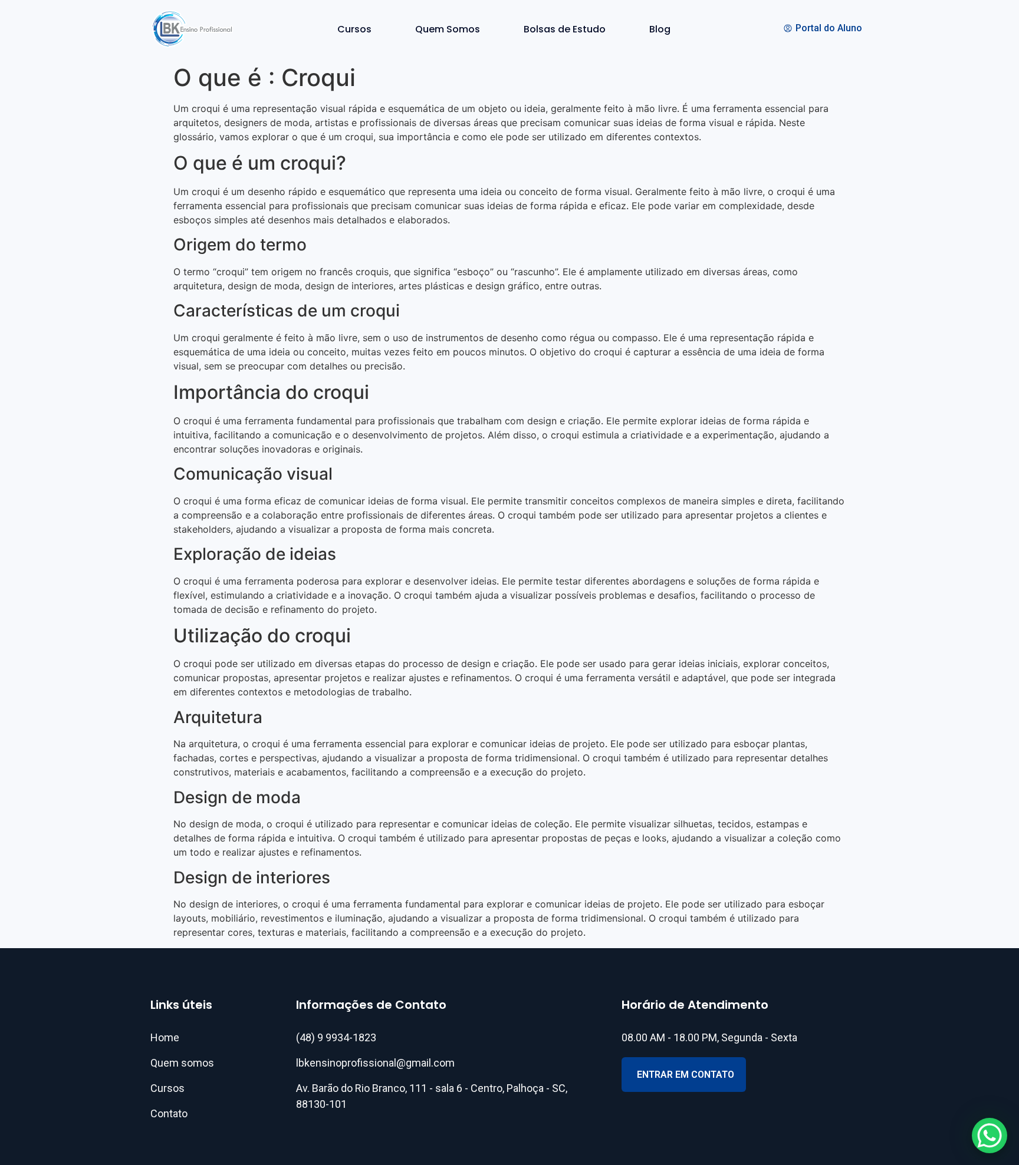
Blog (659, 29)
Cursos (354, 29)
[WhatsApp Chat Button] (989, 1135)
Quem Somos (447, 29)
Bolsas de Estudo (565, 29)
